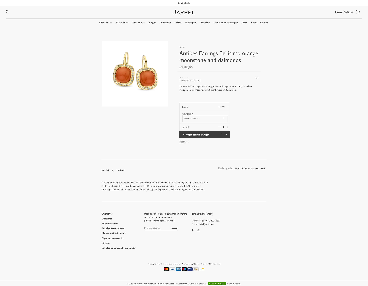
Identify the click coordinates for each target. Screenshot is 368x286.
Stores (254, 22)
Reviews (120, 169)
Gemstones (137, 22)
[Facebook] (193, 230)
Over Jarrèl (107, 213)
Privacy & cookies (110, 223)
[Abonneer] (173, 228)
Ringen (152, 22)
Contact (264, 22)
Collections (104, 22)
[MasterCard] (166, 269)
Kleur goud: (187, 113)
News (244, 22)
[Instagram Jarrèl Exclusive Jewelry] (198, 230)
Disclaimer (107, 218)
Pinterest (255, 168)
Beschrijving (107, 169)
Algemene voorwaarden (113, 238)
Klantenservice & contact (114, 233)
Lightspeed (195, 264)
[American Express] (178, 269)
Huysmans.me (214, 264)
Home (181, 47)
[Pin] (190, 269)
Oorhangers (190, 22)
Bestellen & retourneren (113, 228)
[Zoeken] (7, 12)
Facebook (239, 168)
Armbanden (165, 22)
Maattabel (183, 141)
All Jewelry (120, 22)
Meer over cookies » (234, 283)
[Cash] (196, 269)
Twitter (247, 168)
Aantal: (185, 127)
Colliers (178, 22)
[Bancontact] (201, 269)
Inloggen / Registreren (344, 12)
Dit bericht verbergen (216, 283)
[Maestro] (184, 269)
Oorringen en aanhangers (226, 22)
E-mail (262, 168)
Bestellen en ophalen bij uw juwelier (119, 247)
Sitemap (106, 242)
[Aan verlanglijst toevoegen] (257, 77)
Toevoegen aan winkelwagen (195, 134)
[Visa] (172, 269)
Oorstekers (205, 22)
